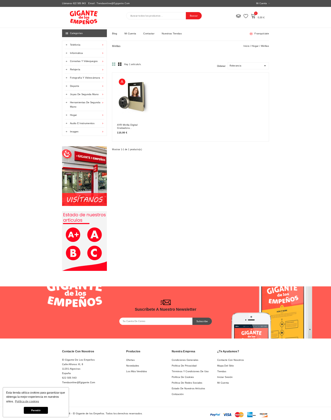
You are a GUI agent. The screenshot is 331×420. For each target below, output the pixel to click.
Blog (114, 33)
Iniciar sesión (225, 377)
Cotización (178, 394)
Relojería (87, 69)
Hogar (87, 115)
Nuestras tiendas (172, 33)
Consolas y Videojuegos (87, 61)
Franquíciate (261, 33)
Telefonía (87, 44)
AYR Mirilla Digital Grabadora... (127, 126)
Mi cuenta (130, 33)
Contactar (148, 33)
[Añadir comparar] (137, 97)
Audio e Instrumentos (87, 123)
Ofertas (130, 360)
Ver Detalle (123, 97)
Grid (114, 64)
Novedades (132, 365)
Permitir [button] (36, 410)
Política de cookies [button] (27, 401)
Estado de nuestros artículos (188, 388)
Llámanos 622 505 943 (74, 3)
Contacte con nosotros (78, 351)
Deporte (87, 86)
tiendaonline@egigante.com (78, 382)
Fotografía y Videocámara (87, 77)
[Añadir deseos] (144, 97)
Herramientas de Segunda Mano (87, 104)
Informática (87, 53)
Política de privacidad (184, 365)
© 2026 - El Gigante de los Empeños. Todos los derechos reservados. (102, 413)
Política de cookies (183, 377)
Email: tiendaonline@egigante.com (109, 3)
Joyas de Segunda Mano (87, 94)
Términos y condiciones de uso (190, 371)
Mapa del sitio (225, 365)
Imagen (87, 131)
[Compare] (238, 15)
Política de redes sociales (187, 382)
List (120, 64)
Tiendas (221, 371)
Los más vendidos (136, 371)
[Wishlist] (245, 15)
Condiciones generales (185, 360)
